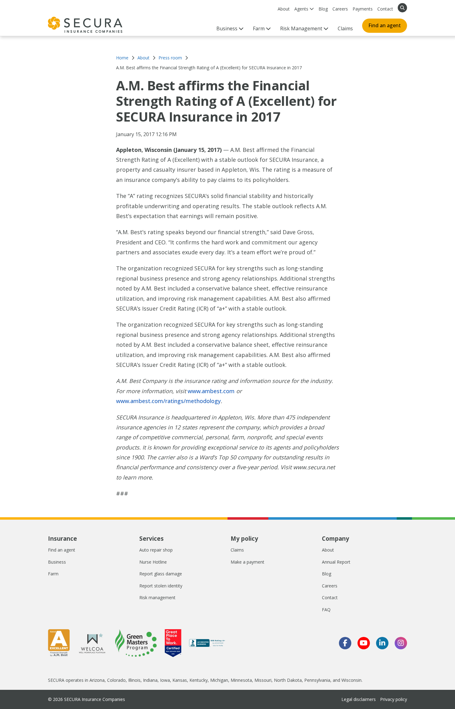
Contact (385, 9)
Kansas (179, 680)
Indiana (150, 680)
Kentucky (198, 680)
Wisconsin (351, 680)
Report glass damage (160, 574)
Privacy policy (393, 699)
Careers (340, 9)
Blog (323, 9)
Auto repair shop (156, 550)
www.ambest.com (211, 391)
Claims (345, 28)
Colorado (116, 680)
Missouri (262, 680)
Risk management (157, 597)
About (284, 9)
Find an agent (384, 25)
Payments (363, 9)
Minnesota (241, 680)
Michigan (219, 680)
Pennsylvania (317, 680)
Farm (53, 574)
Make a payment (247, 562)
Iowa (165, 680)
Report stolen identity (160, 586)
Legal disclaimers (358, 699)
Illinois (134, 680)
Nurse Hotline (153, 562)
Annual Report (336, 562)
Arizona (97, 680)
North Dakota (288, 680)
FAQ (326, 609)
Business (57, 562)
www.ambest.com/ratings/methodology (168, 401)
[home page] (85, 25)
